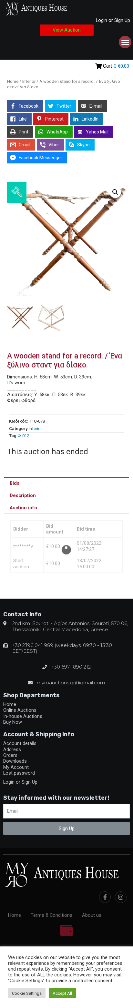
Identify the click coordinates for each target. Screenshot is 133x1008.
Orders (10, 755)
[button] (67, 30)
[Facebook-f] (105, 897)
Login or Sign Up (113, 20)
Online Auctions (19, 710)
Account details (19, 743)
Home (12, 81)
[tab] (66, 483)
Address (12, 749)
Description (23, 495)
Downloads (15, 761)
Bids (14, 483)
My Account (16, 767)
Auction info (23, 508)
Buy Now (12, 722)
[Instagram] (121, 897)
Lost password (19, 773)
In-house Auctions (22, 716)
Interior (29, 81)
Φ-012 (23, 435)
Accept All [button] (62, 993)
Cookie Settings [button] (27, 993)
